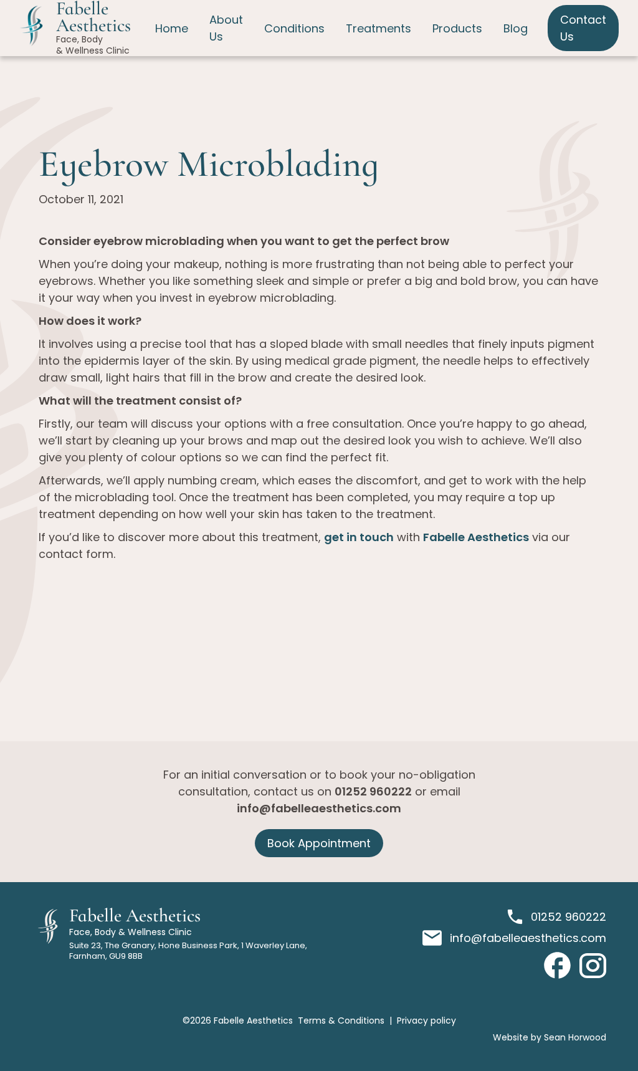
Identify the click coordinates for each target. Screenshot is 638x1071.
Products (457, 28)
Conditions (294, 28)
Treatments (378, 28)
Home (171, 28)
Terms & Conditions (341, 1020)
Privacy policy (426, 1020)
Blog (515, 28)
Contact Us (583, 28)
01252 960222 (373, 791)
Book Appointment (319, 843)
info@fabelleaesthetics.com (319, 808)
